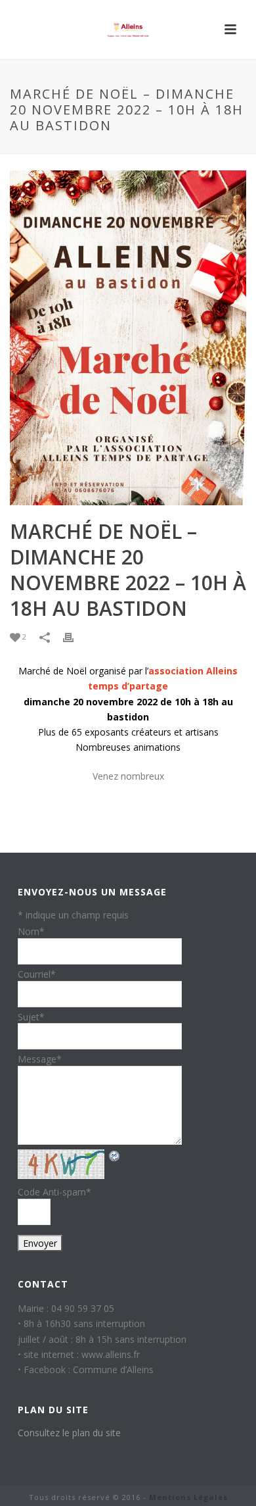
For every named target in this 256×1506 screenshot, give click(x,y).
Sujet (31, 1017)
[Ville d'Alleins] (128, 29)
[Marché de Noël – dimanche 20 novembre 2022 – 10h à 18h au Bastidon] (128, 337)
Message (40, 1059)
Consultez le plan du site (69, 1432)
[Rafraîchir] (115, 1155)
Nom (31, 931)
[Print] (75, 636)
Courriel (37, 974)
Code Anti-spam (54, 1192)
